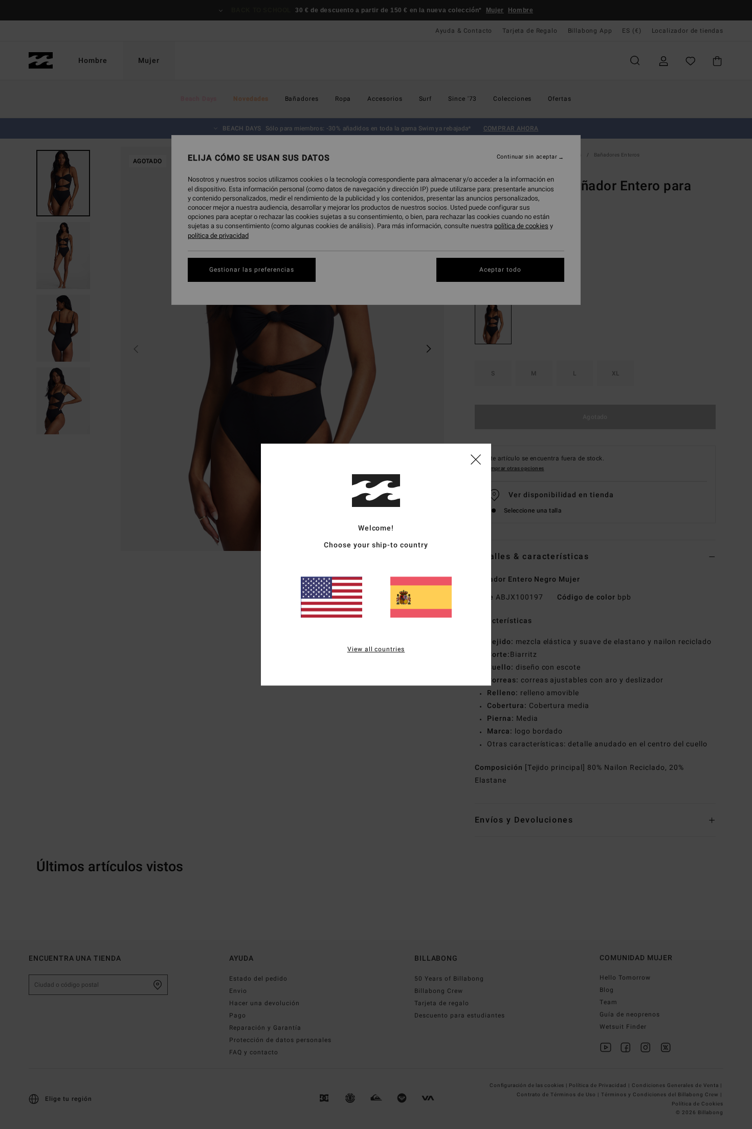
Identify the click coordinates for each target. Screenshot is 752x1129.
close (476, 459)
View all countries (376, 649)
